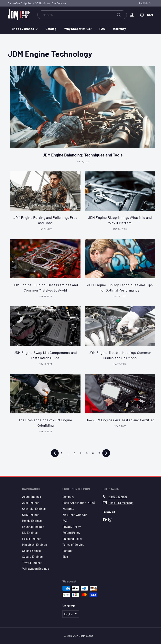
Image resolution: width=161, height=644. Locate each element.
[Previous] (55, 453)
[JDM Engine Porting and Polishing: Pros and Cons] (45, 191)
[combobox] (82, 14)
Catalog (51, 28)
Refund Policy (71, 532)
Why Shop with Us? (77, 28)
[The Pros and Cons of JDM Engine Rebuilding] (45, 393)
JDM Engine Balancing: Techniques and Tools (83, 154)
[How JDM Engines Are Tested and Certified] (120, 393)
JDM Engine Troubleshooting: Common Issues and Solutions (120, 355)
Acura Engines (31, 496)
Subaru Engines (32, 556)
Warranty (119, 28)
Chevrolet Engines (34, 508)
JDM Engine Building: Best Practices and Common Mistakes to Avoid (45, 287)
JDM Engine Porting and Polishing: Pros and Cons (45, 220)
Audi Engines (30, 502)
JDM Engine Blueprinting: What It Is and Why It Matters (120, 220)
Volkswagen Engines (35, 568)
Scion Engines (31, 550)
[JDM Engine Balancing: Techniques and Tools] (82, 107)
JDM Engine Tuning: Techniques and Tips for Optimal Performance (120, 287)
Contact (67, 550)
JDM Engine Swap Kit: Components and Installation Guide (45, 355)
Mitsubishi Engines (34, 544)
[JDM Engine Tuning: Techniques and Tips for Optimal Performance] (120, 258)
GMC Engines (30, 514)
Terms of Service (73, 544)
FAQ (102, 28)
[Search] (119, 14)
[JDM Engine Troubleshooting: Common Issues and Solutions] (120, 326)
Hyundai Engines (33, 526)
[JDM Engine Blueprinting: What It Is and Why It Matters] (120, 191)
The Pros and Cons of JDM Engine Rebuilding (45, 422)
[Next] (106, 453)
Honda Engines (32, 520)
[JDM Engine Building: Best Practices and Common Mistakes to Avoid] (45, 258)
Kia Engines (30, 532)
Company (68, 496)
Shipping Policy (72, 538)
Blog (65, 556)
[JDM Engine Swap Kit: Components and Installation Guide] (45, 326)
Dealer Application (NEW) (78, 502)
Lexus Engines (31, 538)
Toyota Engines (32, 562)
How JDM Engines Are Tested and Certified (120, 420)
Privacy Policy (71, 526)
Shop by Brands (23, 28)
